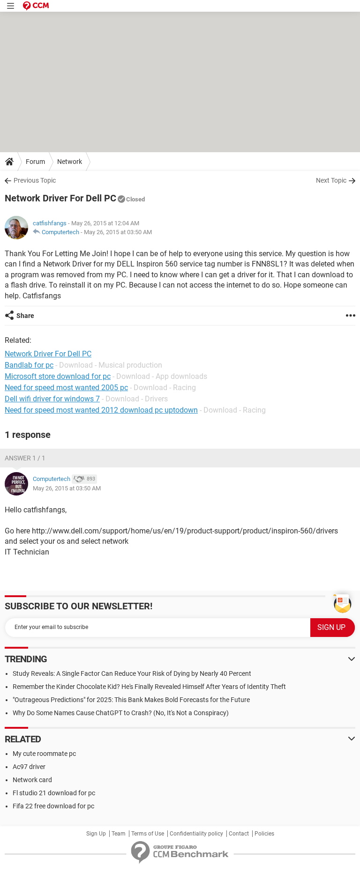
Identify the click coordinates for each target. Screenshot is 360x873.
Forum (35, 161)
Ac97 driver (29, 766)
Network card (32, 780)
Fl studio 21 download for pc (54, 793)
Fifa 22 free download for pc (53, 806)
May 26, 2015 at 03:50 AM (118, 232)
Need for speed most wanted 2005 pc (66, 387)
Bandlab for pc (29, 365)
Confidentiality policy (196, 833)
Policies (264, 833)
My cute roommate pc (44, 753)
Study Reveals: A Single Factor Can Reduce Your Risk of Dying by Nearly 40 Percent (132, 673)
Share (25, 315)
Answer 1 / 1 (25, 458)
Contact (239, 833)
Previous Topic (35, 180)
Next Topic (331, 180)
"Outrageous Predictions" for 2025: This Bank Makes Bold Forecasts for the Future (131, 699)
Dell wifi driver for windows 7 (52, 398)
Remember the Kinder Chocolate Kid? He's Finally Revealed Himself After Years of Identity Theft (149, 686)
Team (119, 833)
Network (69, 161)
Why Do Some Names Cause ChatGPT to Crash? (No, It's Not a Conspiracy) (121, 713)
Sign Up (96, 833)
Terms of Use (147, 833)
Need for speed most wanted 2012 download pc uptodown (101, 410)
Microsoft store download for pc (58, 376)
